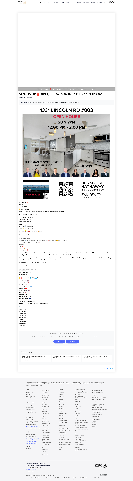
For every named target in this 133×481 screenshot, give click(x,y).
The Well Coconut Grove (64, 428)
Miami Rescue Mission (97, 407)
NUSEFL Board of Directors (98, 406)
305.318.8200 (31, 471)
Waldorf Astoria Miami (64, 446)
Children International (97, 414)
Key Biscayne (45, 392)
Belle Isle (44, 416)
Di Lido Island (45, 420)
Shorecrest (61, 415)
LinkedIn (94, 423)
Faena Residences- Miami (65, 444)
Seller (63, 2)
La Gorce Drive (45, 406)
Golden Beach (45, 447)
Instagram (94, 424)
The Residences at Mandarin (65, 441)
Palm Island (45, 411)
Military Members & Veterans (98, 399)
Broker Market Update (31, 424)
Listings (49, 2)
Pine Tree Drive (45, 408)
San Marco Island (46, 423)
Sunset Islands (45, 427)
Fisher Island (45, 394)
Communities (78, 2)
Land (72, 2)
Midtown (61, 399)
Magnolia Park (62, 404)
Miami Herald (78, 437)
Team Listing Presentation (32, 421)
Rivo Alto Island (45, 418)
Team (44, 2)
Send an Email (72, 341)
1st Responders (95, 401)
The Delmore (78, 424)
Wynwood (61, 401)
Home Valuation (29, 419)
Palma (76, 408)
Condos (93, 2)
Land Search (28, 448)
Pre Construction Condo (81, 451)
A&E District (61, 396)
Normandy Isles (45, 434)
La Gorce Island (45, 428)
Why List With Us (30, 417)
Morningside (61, 408)
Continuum (77, 413)
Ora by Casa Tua (62, 437)
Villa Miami (77, 401)
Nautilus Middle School (97, 411)
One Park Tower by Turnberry (82, 422)
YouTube (94, 421)
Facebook (94, 426)
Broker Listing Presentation (32, 423)
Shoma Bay (77, 417)
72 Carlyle (77, 410)
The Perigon (78, 404)
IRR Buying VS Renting (31, 436)
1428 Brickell (61, 435)
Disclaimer (28, 475)
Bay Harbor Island (46, 444)
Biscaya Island (45, 441)
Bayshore (44, 402)
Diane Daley (28, 394)
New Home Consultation (31, 441)
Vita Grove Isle (62, 432)
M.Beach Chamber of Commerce (99, 409)
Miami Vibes (78, 439)
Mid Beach (44, 399)
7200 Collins (78, 406)
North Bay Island (46, 437)
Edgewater (61, 398)
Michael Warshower (30, 396)
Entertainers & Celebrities (97, 395)
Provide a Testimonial (31, 412)
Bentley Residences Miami (81, 427)
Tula (76, 418)
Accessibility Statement (36, 475)
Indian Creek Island (46, 442)
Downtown (61, 392)
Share (105, 369)
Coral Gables (45, 453)
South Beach (45, 397)
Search (27, 433)
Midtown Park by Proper (80, 391)
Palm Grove (61, 417)
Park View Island (46, 432)
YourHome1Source (79, 444)
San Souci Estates (63, 420)
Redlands (44, 451)
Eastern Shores (45, 449)
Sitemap (52, 475)
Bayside (60, 410)
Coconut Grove (45, 454)
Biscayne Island (45, 425)
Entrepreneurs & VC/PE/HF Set (99, 397)
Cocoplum (61, 389)
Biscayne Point (45, 439)
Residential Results (30, 407)
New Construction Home (81, 449)
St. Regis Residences (80, 425)
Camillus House (95, 416)
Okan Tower (61, 447)
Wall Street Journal (79, 435)
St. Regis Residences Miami (65, 434)
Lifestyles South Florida (80, 441)
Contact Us (59, 341)
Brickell (60, 391)
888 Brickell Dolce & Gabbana (65, 442)
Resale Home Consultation (32, 440)
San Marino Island (46, 421)
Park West (61, 394)
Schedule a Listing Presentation (33, 428)
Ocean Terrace (78, 411)
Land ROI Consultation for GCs (33, 438)
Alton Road (44, 404)
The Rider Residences (80, 389)
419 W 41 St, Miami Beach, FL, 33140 (34, 467)
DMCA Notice (46, 475)
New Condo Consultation (31, 443)
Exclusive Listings (30, 402)
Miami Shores (62, 418)
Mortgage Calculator (30, 434)
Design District (62, 403)
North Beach (45, 401)
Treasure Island (45, 435)
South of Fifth (45, 395)
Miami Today (78, 442)
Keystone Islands (63, 422)
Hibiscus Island (45, 413)
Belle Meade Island (63, 413)
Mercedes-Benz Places (64, 439)
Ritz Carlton (78, 403)
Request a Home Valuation (32, 426)
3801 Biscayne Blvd (79, 396)
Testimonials (99, 2)
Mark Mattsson (29, 392)
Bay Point (61, 406)
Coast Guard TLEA (96, 412)
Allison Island (45, 430)
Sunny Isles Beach (46, 446)
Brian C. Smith (29, 391)
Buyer (67, 2)
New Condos (86, 2)
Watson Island (45, 415)
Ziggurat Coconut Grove (64, 430)
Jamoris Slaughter (30, 398)
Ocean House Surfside (80, 420)
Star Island (44, 409)
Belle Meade (61, 411)
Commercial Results (30, 409)
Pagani (76, 415)
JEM (60, 449)
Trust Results (56, 2)
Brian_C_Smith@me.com (31, 469)
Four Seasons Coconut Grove (65, 427)
